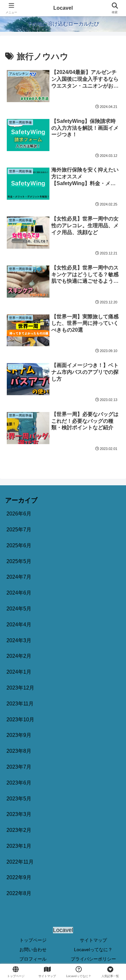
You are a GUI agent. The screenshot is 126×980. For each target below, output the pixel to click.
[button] (113, 841)
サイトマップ (93, 940)
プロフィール (33, 959)
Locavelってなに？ (93, 949)
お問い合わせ (33, 949)
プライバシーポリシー (93, 959)
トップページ (33, 940)
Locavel (63, 8)
